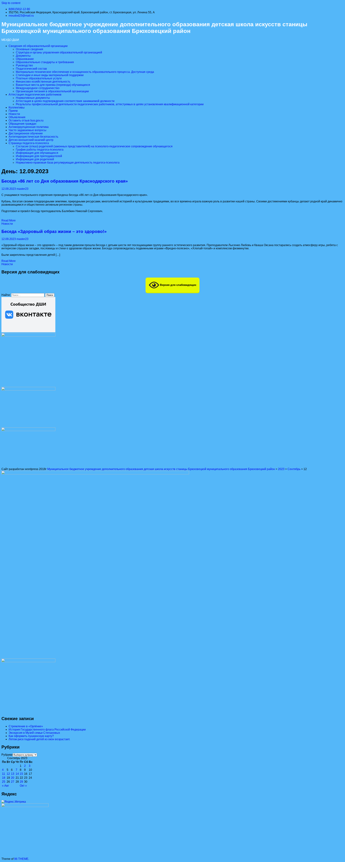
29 (21, 781)
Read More (8, 220)
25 (3, 781)
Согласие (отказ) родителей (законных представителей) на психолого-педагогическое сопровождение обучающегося (94, 146)
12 (8, 773)
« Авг (5, 785)
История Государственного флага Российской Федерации (47, 729)
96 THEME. (21, 858)
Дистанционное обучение (26, 133)
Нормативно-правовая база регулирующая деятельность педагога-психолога (67, 162)
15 (21, 773)
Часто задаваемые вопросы (27, 130)
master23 (22, 188)
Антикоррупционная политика (29, 126)
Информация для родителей (35, 159)
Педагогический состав (31, 68)
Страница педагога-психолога (29, 143)
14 (17, 773)
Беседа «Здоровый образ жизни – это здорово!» (54, 231)
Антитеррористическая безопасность (33, 136)
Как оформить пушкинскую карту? (31, 736)
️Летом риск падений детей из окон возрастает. (39, 739)
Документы (23, 55)
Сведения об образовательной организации (38, 45)
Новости (14, 113)
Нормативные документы (33, 97)
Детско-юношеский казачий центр (31, 139)
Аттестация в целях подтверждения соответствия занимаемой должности (65, 101)
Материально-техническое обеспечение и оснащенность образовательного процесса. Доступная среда (85, 71)
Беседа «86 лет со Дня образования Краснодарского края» (64, 181)
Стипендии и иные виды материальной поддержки (50, 75)
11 (3, 773)
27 (12, 781)
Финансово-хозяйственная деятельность (43, 81)
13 (12, 773)
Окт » (23, 785)
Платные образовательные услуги (39, 78)
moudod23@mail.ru (21, 15)
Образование (25, 58)
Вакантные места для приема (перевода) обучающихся (53, 84)
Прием (13, 110)
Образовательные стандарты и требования (45, 62)
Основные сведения (29, 49)
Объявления (17, 117)
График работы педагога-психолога (39, 149)
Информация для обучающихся (37, 152)
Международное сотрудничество (37, 88)
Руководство (24, 65)
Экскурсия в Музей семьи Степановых (34, 732)
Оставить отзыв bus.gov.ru (26, 120)
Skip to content (10, 2)
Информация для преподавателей (39, 156)
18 (3, 777)
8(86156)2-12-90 (19, 9)
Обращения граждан (22, 123)
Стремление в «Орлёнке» (26, 726)
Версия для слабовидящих (177, 284)
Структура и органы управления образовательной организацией (59, 52)
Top (336, 853)
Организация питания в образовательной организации (52, 91)
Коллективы (17, 107)
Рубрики (7, 754)
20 (12, 777)
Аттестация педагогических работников (35, 94)
